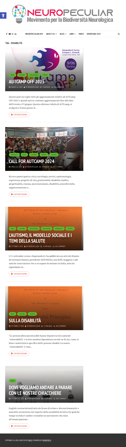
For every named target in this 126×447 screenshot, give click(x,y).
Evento (45, 75)
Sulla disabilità (25, 320)
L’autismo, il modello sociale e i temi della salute (40, 238)
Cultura (22, 75)
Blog (62, 33)
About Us (50, 33)
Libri (71, 33)
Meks (30, 440)
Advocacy (14, 155)
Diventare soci (94, 33)
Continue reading (20, 114)
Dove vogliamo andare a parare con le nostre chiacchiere (40, 390)
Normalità (59, 228)
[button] (3, 15)
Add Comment (59, 87)
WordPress (46, 440)
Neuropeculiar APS (34, 33)
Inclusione (46, 228)
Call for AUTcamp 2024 (31, 161)
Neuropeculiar (33, 87)
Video (81, 33)
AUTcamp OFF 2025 (26, 81)
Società (53, 155)
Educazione (34, 75)
